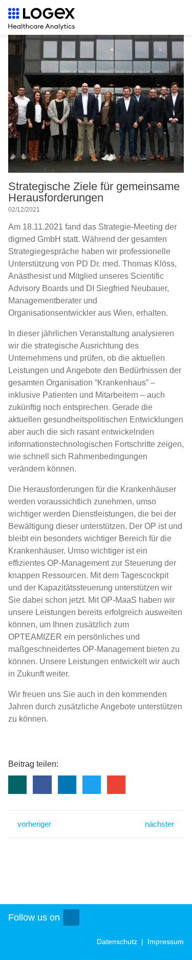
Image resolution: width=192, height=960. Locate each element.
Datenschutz (118, 941)
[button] (17, 784)
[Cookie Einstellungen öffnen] (173, 947)
